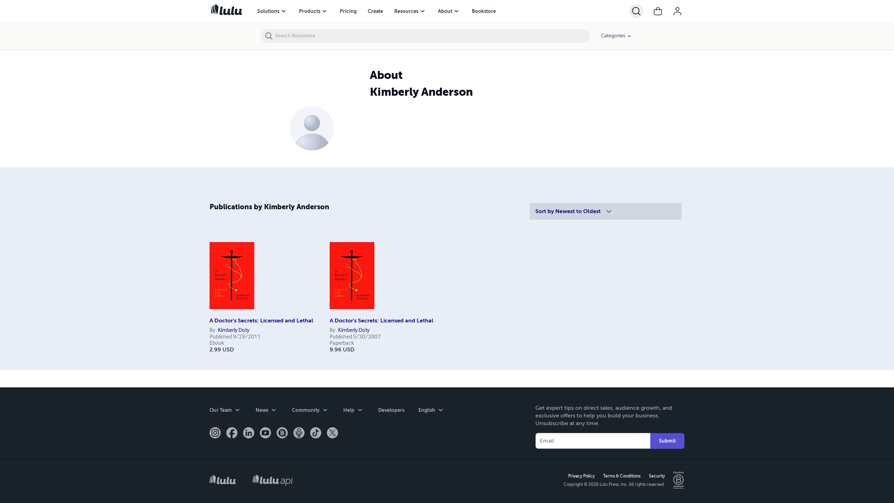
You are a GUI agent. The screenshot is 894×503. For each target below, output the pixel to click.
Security (657, 476)
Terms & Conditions (621, 476)
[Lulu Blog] (282, 433)
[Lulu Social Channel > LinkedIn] (248, 433)
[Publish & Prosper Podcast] (299, 433)
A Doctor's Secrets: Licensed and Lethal (261, 321)
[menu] (283, 11)
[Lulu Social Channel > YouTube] (265, 433)
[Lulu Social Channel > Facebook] (231, 433)
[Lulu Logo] (223, 480)
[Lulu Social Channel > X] (332, 433)
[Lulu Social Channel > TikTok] (315, 433)
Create (375, 11)
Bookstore (484, 11)
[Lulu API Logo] (272, 480)
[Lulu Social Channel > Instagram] (215, 433)
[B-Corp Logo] (678, 480)
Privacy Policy (581, 476)
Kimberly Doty (233, 330)
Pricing (348, 11)
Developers (391, 410)
